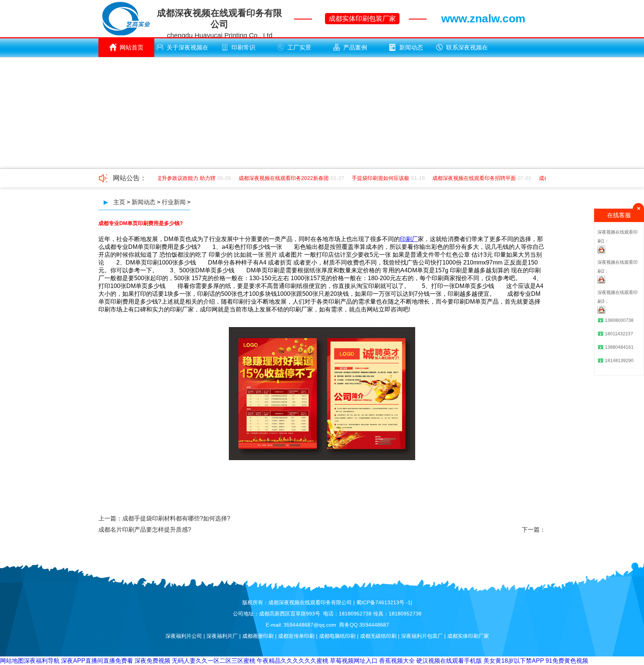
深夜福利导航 (42, 661)
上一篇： (110, 518)
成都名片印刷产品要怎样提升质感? (144, 529)
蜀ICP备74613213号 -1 (383, 602)
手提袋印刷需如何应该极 (376, 178)
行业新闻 (174, 202)
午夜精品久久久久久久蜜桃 (292, 661)
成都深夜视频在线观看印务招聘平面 (469, 178)
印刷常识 (243, 47)
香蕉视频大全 (397, 661)
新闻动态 (411, 47)
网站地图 (12, 661)
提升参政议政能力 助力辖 (181, 178)
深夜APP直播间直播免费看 (97, 661)
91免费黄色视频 (567, 661)
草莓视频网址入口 (354, 661)
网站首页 (131, 47)
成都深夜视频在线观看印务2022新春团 (279, 178)
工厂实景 (299, 47)
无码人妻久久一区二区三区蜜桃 (213, 661)
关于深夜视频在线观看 (187, 50)
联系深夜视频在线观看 (467, 50)
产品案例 (355, 47)
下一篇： (534, 529)
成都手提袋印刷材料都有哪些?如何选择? (176, 518)
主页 (119, 202)
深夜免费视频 (152, 661)
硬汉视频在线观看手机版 (449, 661)
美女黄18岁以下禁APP (513, 661)
